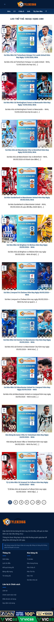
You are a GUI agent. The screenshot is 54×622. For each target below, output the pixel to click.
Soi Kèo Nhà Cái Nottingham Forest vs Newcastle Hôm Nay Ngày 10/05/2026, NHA (27, 104)
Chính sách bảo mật (9, 595)
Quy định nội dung (9, 603)
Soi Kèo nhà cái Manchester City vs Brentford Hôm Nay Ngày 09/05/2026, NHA (27, 151)
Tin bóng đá (7, 576)
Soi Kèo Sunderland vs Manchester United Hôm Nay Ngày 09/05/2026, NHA (27, 199)
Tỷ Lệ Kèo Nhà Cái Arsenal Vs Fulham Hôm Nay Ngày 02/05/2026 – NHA (27, 483)
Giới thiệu (6, 559)
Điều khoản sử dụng (9, 599)
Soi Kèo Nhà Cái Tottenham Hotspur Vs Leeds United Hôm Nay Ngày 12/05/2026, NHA (27, 56)
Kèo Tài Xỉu (31, 571)
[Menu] (4, 4)
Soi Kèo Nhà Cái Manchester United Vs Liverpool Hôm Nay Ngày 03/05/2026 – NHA (27, 388)
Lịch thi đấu (6, 563)
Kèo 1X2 (30, 576)
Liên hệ (5, 591)
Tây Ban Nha (38, 11)
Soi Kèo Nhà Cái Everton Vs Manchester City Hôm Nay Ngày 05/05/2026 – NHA (27, 341)
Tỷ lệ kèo (30, 559)
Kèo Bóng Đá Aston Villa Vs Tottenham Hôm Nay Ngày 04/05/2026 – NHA (27, 436)
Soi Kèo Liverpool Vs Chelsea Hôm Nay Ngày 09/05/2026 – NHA (27, 294)
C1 (15, 11)
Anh (28, 11)
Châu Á (21, 11)
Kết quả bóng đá (8, 567)
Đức (9, 11)
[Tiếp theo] (44, 502)
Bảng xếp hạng (8, 571)
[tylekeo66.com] (27, 4)
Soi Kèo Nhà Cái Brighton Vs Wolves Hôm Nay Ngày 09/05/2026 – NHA (27, 246)
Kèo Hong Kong (32, 563)
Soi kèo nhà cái (32, 580)
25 (38, 502)
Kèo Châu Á (31, 567)
